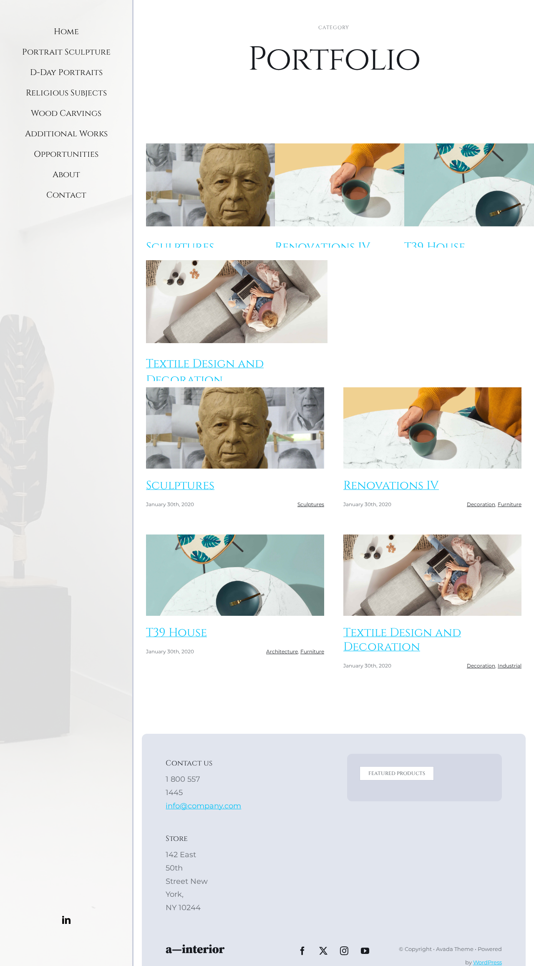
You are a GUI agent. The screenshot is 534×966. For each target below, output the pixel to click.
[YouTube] (365, 951)
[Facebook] (302, 951)
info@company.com (203, 805)
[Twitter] (323, 951)
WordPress (487, 962)
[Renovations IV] (365, 184)
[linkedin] (66, 920)
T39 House (434, 247)
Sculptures (180, 247)
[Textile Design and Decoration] (236, 301)
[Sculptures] (236, 184)
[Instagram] (344, 951)
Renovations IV (322, 247)
